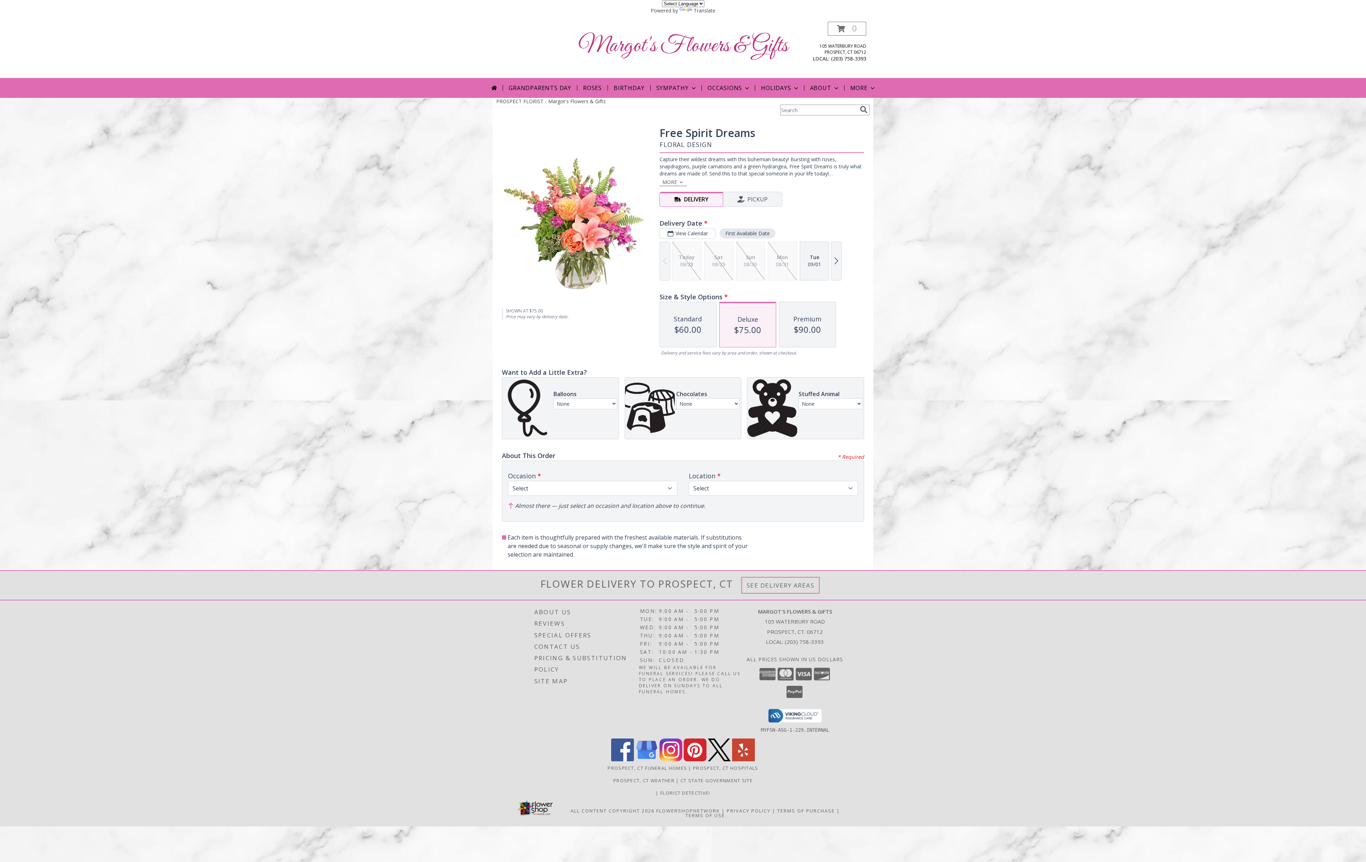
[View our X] (719, 759)
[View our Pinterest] (695, 759)
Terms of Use (705, 815)
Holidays (776, 88)
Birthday (629, 88)
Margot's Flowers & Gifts (683, 46)
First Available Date (747, 233)
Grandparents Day (540, 88)
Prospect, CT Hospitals (725, 768)
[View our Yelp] (743, 759)
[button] (847, 29)
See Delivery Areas (781, 585)
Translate (704, 10)
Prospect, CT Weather (643, 780)
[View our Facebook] (622, 759)
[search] (863, 110)
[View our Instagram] (671, 759)
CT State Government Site (717, 780)
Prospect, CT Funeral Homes (647, 768)
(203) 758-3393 (848, 58)
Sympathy (672, 88)
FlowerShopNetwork (688, 811)
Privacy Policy (749, 811)
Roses (592, 88)
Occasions (725, 88)
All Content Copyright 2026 (613, 811)
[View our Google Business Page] (646, 759)
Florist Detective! (685, 793)
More (859, 88)
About (820, 88)
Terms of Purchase (806, 811)
